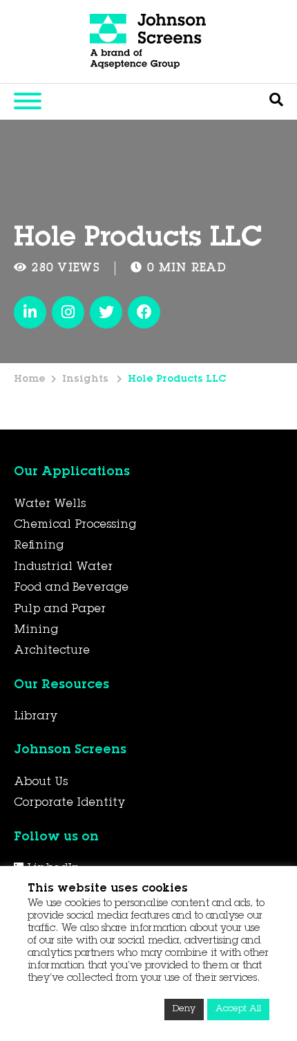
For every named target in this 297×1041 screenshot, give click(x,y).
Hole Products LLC (177, 380)
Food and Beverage (71, 587)
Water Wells (50, 504)
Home (30, 380)
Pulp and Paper (60, 609)
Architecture (52, 650)
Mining (36, 630)
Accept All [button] (238, 1009)
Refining (39, 545)
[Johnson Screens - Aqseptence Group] (148, 41)
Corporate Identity (70, 803)
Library (36, 716)
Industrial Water (63, 567)
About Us (41, 782)
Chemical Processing (75, 525)
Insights (86, 380)
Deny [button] (184, 1009)
